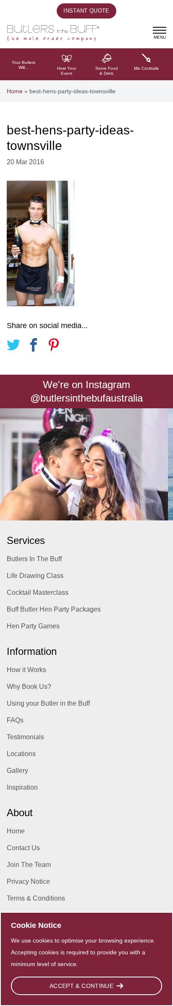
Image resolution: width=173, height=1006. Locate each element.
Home (15, 91)
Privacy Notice (28, 881)
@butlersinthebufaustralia (86, 398)
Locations (21, 753)
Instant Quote (86, 11)
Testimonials (25, 737)
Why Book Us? (29, 686)
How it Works (26, 669)
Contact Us (23, 847)
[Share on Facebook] (33, 346)
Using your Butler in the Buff (48, 703)
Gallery (17, 770)
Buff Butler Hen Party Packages (54, 609)
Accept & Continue (81, 985)
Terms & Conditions (36, 898)
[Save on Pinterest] (53, 346)
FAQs (15, 720)
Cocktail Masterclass (37, 592)
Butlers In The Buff (34, 558)
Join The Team (29, 864)
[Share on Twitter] (13, 346)
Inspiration (22, 787)
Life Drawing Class (35, 575)
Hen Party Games (33, 626)
